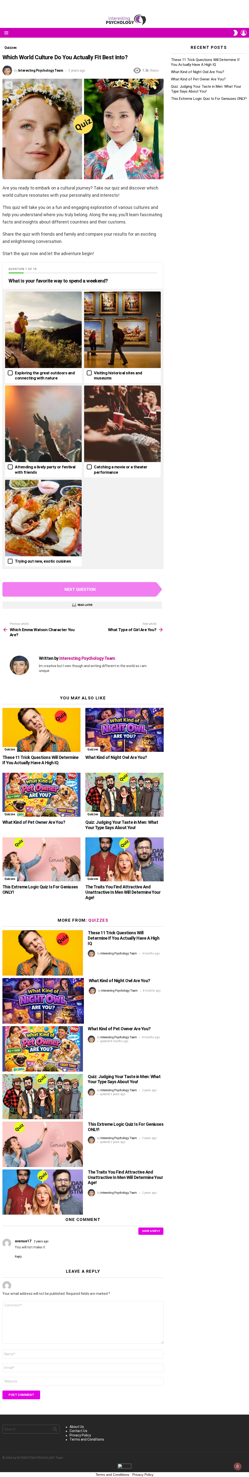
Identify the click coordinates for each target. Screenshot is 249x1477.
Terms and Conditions (87, 1439)
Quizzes (9, 749)
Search (55, 1430)
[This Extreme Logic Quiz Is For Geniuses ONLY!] (41, 859)
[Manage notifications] (237, 1466)
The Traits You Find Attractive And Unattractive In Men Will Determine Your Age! (122, 892)
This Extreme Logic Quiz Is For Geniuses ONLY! (209, 98)
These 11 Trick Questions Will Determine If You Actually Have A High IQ (40, 760)
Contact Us (78, 1431)
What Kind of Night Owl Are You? (116, 757)
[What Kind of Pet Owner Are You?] (41, 795)
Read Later (85, 605)
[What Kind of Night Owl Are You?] (124, 730)
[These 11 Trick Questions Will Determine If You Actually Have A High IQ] (41, 730)
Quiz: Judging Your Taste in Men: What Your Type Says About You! (121, 825)
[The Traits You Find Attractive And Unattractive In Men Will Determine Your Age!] (124, 859)
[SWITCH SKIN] (235, 33)
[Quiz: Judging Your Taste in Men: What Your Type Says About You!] (124, 795)
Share (9, 85)
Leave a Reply (151, 1231)
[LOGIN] (244, 33)
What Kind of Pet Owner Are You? (33, 822)
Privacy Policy (80, 1435)
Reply (18, 1256)
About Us (77, 1427)
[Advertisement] (209, 142)
